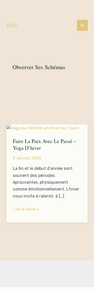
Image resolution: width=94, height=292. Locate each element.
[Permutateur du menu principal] (82, 25)
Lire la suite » (26, 209)
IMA (11, 25)
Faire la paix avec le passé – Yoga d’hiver (44, 144)
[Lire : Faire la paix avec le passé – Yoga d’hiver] (43, 127)
